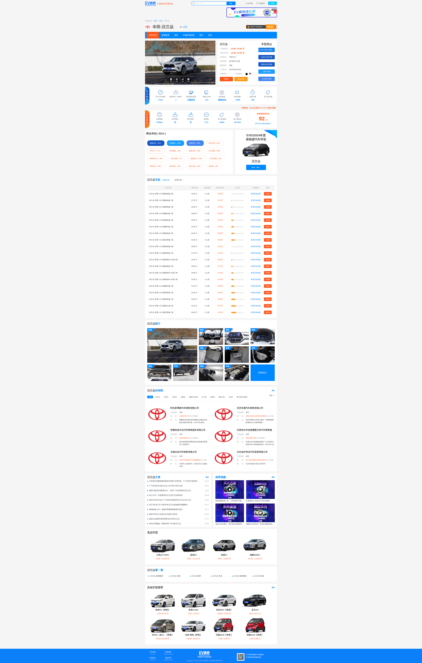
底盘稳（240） (214, 166)
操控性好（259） (156, 166)
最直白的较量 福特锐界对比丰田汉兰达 (164, 519)
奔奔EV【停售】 (162, 610)
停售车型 (178, 180)
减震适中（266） (197, 158)
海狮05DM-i (255, 555)
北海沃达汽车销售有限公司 (183, 452)
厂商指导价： (225, 49)
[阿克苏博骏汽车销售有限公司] (157, 408)
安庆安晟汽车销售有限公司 (250, 408)
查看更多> (262, 373)
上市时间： (224, 69)
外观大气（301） (156, 151)
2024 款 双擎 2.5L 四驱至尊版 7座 (161, 240)
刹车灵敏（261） (216, 158)
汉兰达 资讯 (217, 576)
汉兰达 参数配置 (156, 576)
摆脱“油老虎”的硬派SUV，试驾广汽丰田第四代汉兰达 (170, 490)
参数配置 (165, 35)
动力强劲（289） (215, 151)
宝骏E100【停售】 (255, 635)
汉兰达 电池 (259, 576)
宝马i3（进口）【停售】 (162, 635)
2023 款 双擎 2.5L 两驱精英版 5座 (161, 246)
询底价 (226, 79)
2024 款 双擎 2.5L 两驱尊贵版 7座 (161, 220)
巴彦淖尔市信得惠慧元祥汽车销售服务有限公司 (260, 430)
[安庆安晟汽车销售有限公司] (224, 408)
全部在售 (165, 180)
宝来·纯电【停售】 (193, 635)
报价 (176, 35)
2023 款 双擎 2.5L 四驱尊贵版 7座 (161, 299)
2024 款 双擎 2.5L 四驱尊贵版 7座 (161, 233)
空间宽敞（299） (175, 151)
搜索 (231, 3)
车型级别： (224, 57)
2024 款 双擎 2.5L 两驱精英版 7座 (161, 200)
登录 (272, 3)
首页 (155, 21)
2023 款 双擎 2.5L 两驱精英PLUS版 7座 (163, 273)
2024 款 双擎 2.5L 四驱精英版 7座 (161, 207)
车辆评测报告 (189, 35)
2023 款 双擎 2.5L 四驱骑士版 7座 (161, 306)
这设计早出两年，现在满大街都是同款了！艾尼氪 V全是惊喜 (229, 524)
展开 (271, 395)
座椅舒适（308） (195, 143)
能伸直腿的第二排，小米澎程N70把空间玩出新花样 (229, 501)
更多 (273, 390)
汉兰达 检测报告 (240, 576)
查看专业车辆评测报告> (263, 123)
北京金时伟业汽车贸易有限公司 (252, 452)
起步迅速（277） (177, 158)
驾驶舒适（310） (156, 143)
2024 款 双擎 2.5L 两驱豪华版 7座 (161, 213)
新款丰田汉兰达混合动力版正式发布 (163, 514)
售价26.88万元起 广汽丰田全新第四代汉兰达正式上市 (170, 500)
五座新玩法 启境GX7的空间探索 (258, 501)
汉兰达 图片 (196, 576)
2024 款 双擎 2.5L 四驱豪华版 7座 (161, 227)
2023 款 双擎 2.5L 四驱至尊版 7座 (161, 312)
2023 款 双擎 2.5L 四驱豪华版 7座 (161, 286)
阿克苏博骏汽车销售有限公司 (184, 408)
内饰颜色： (240, 74)
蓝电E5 (193, 555)
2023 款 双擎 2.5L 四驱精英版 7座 (161, 266)
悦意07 (224, 555)
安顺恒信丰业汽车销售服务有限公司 (188, 430)
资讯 (210, 35)
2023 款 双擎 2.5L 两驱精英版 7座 (161, 253)
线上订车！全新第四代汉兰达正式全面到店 (166, 495)
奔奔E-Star (193, 610)
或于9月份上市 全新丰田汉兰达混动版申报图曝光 (168, 505)
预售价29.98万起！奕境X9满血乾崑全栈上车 (260, 524)
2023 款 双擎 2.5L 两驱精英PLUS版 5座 (163, 260)
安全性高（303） (215, 143)
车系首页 (153, 35)
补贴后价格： (225, 53)
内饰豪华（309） (175, 143)
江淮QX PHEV (162, 555)
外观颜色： (224, 74)
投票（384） (256, 167)
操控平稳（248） (195, 166)
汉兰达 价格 (175, 576)
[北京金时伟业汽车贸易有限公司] (224, 452)
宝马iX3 (255, 610)
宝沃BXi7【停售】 (224, 610)
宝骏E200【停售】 (224, 635)
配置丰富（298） (195, 151)
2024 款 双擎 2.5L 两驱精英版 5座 (161, 194)
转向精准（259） (175, 166)
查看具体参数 (256, 194)
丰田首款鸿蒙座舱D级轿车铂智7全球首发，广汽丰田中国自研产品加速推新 (174, 481)
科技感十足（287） (157, 158)
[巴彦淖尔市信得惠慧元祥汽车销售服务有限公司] (224, 430)
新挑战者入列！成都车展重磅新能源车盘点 (166, 509)
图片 (201, 35)
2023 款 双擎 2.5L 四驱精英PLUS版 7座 (163, 279)
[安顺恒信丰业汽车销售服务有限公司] (157, 430)
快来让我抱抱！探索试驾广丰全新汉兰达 (165, 523)
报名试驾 (241, 79)
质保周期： (224, 61)
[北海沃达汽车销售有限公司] (157, 452)
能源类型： (224, 65)
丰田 (160, 21)
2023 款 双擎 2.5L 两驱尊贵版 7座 (161, 292)
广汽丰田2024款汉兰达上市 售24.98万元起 (166, 486)
